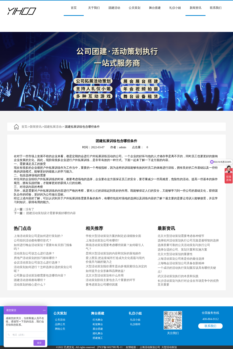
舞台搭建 (155, 7)
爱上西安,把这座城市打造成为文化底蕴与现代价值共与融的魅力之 (115, 259)
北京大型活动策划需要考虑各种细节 (181, 235)
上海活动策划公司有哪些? (102, 240)
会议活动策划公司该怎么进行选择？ (37, 262)
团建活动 (114, 7)
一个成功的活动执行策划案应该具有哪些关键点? (187, 269)
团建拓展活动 (53, 126)
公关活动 (60, 319)
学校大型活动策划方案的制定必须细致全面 (113, 235)
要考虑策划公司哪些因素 (102, 284)
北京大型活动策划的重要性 (175, 254)
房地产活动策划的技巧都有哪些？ (36, 257)
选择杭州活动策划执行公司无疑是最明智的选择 (188, 240)
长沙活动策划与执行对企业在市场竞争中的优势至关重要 (188, 282)
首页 (74, 7)
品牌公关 (60, 324)
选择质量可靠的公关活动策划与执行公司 (184, 245)
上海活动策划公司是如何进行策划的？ (38, 235)
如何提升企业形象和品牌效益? (105, 270)
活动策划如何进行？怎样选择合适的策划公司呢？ (43, 268)
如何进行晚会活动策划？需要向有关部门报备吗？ (43, 246)
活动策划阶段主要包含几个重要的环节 (110, 280)
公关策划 (134, 7)
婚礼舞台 (98, 333)
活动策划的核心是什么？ (30, 284)
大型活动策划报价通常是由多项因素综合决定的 (116, 266)
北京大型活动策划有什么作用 (105, 275)
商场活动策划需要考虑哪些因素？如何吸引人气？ (115, 246)
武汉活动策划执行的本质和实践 (178, 276)
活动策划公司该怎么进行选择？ (34, 253)
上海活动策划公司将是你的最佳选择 (181, 258)
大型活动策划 (169, 347)
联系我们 (216, 7)
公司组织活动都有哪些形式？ (33, 240)
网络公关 (60, 328)
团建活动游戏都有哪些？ (30, 280)
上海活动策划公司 (150, 347)
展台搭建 (98, 328)
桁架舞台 (98, 324)
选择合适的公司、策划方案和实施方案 (182, 249)
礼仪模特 (135, 324)
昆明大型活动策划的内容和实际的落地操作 (113, 253)
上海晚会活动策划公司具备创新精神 (181, 263)
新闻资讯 (195, 7)
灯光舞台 (98, 319)
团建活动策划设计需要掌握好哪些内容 (51, 213)
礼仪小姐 (175, 7)
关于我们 (94, 7)
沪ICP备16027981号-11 (110, 347)
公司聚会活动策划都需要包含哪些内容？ (40, 275)
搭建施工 (98, 338)
